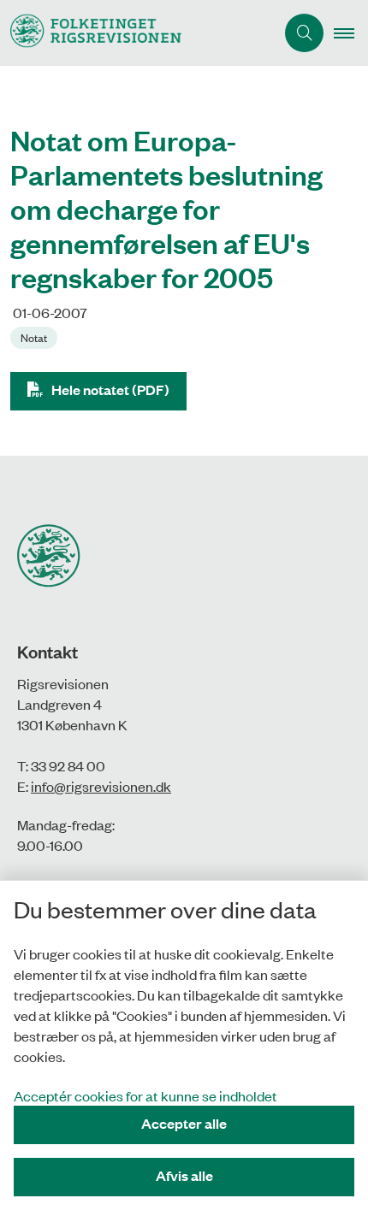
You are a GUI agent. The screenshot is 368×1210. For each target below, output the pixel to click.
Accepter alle (184, 1123)
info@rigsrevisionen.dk (101, 785)
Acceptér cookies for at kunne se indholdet (145, 1095)
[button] (351, 33)
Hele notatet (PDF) (110, 389)
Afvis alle (184, 1175)
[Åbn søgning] (304, 33)
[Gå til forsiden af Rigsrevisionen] (137, 33)
